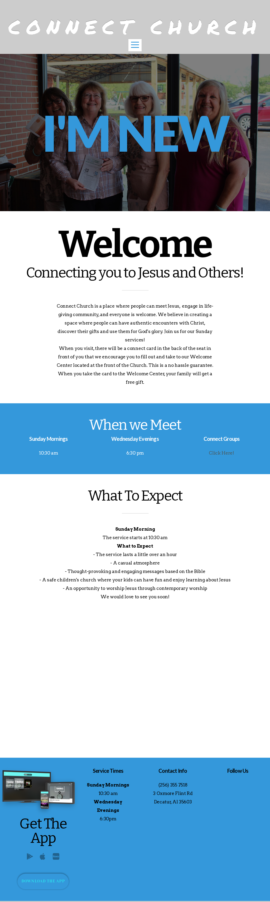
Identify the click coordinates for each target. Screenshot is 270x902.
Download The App (43, 881)
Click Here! (221, 453)
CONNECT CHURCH (135, 26)
